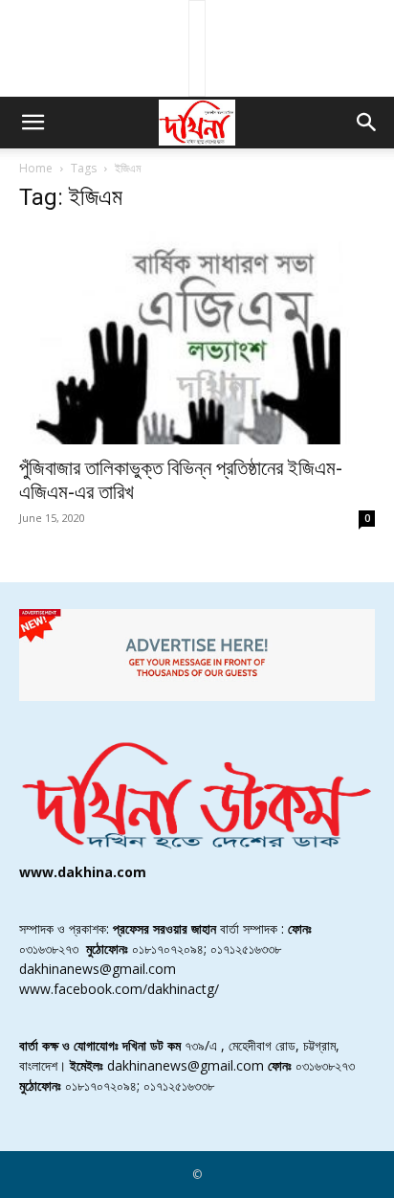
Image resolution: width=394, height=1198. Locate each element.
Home (36, 168)
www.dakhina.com (82, 872)
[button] (32, 122)
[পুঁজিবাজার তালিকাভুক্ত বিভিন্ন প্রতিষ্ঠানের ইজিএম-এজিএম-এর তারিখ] (197, 337)
